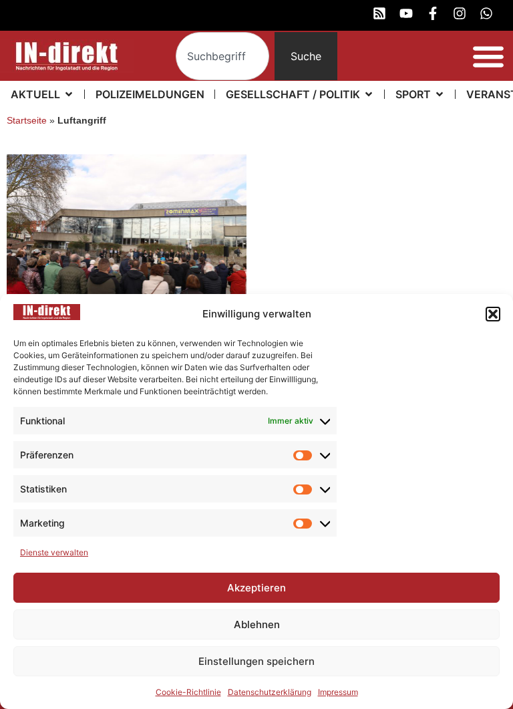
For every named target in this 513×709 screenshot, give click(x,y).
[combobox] (223, 56)
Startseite (27, 121)
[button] (493, 314)
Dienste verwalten (54, 552)
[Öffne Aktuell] (68, 94)
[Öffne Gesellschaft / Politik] (368, 94)
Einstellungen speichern (256, 661)
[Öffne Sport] (439, 94)
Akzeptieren (256, 587)
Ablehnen (257, 624)
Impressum (338, 692)
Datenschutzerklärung (269, 692)
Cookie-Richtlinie (188, 692)
